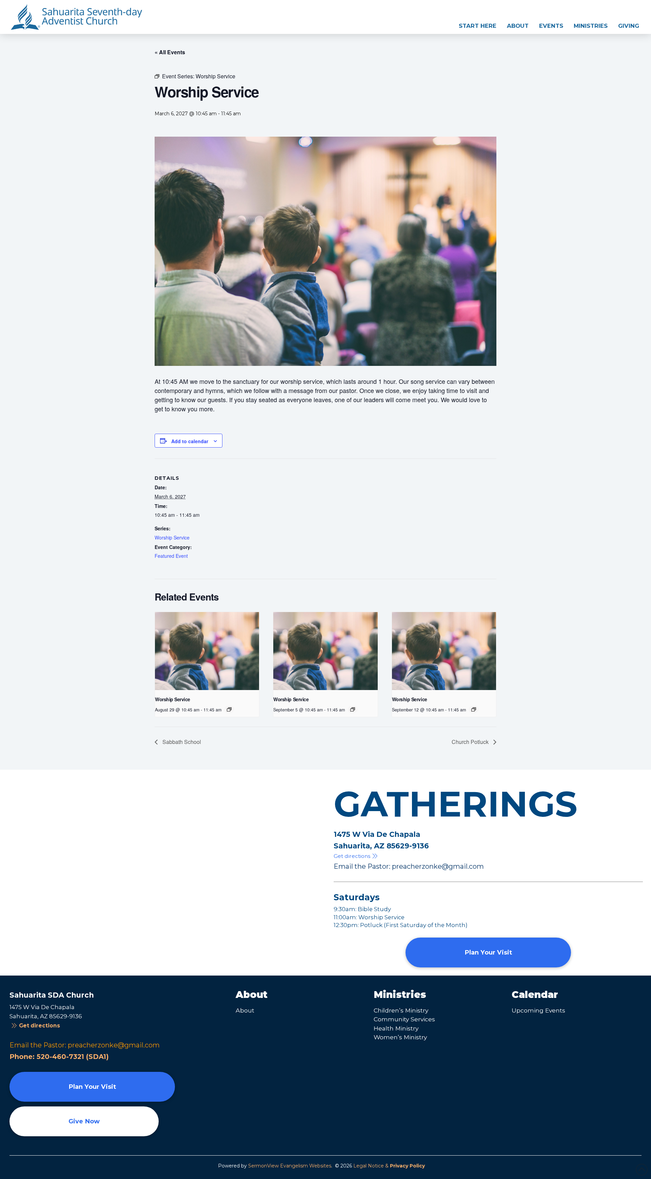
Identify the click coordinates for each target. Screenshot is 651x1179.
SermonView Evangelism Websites (289, 1166)
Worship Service (172, 537)
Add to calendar (189, 441)
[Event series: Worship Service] (229, 709)
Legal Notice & (389, 1166)
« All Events (170, 52)
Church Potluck (471, 742)
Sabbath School (181, 742)
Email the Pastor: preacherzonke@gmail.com (409, 866)
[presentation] (207, 651)
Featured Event (171, 555)
